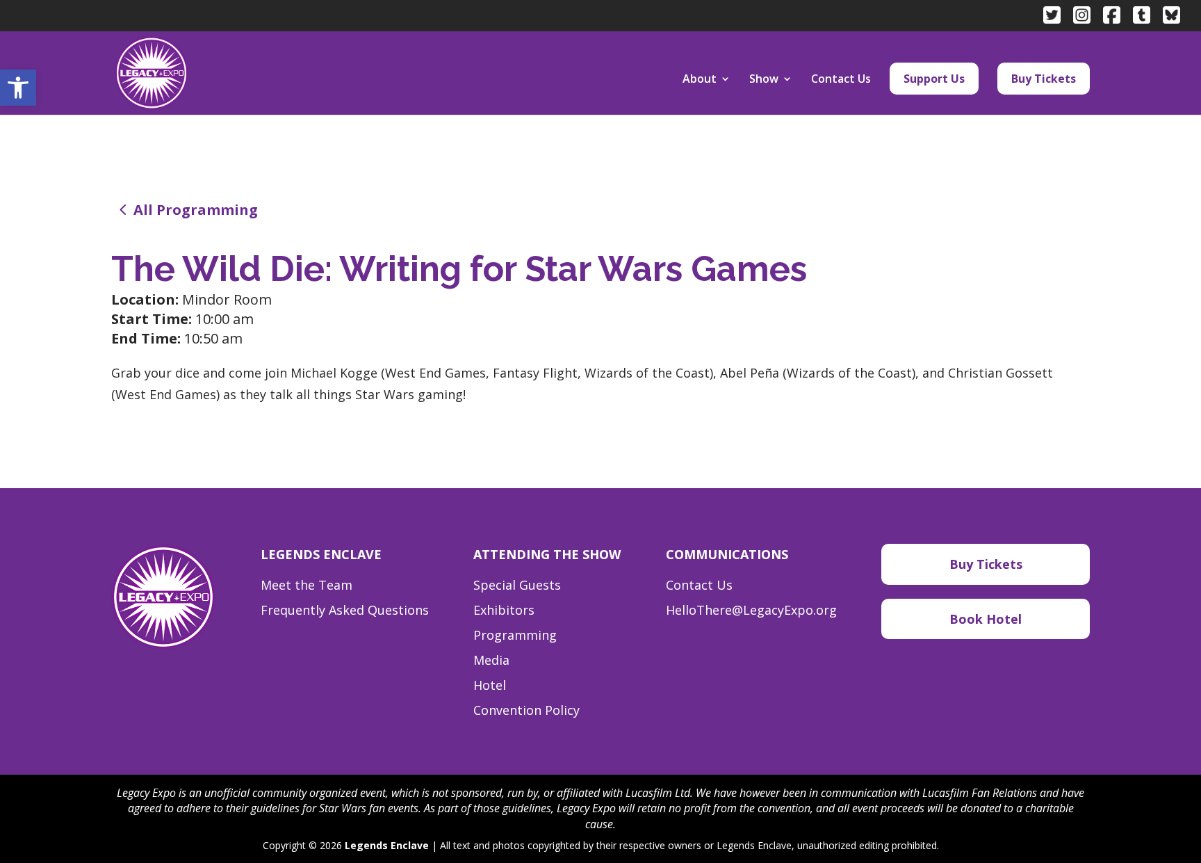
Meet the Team (306, 584)
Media (491, 660)
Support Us (934, 78)
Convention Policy (526, 710)
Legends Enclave (387, 845)
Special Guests (517, 584)
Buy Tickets (1043, 78)
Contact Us (841, 80)
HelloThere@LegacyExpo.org (751, 610)
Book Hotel (985, 619)
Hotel (489, 685)
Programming (515, 635)
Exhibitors (503, 610)
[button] (18, 88)
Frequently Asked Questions (345, 610)
